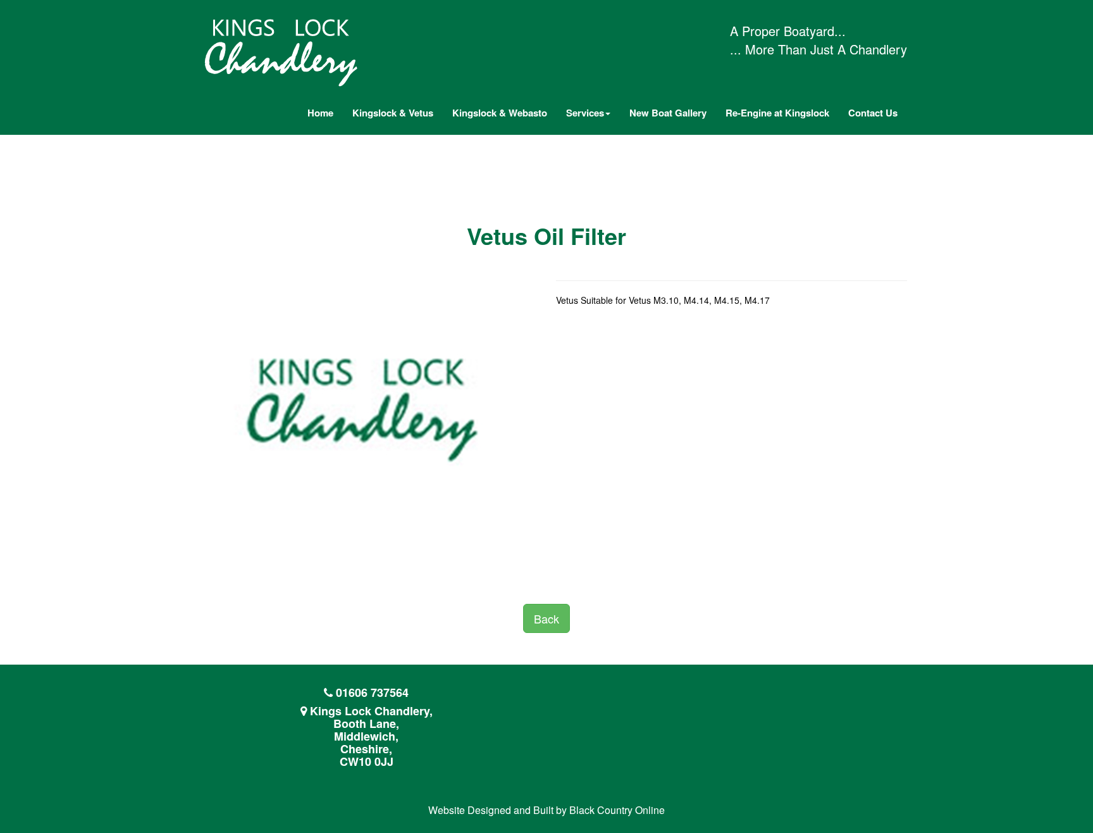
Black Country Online (617, 810)
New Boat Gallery (668, 113)
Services (585, 113)
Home (320, 113)
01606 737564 (372, 692)
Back (546, 618)
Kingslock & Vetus (392, 113)
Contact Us (873, 113)
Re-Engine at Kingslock (777, 113)
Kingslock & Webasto (499, 113)
